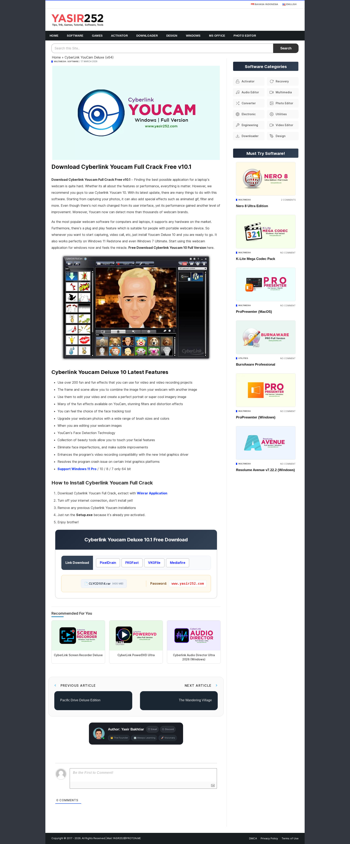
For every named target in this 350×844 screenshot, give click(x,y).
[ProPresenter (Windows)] (265, 390)
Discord (169, 729)
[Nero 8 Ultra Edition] (265, 178)
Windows (193, 35)
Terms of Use (290, 838)
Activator (119, 35)
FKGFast (132, 563)
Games (97, 35)
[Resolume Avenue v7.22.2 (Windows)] (265, 443)
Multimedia (60, 61)
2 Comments (288, 200)
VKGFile (154, 563)
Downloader (147, 35)
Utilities (243, 358)
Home (54, 35)
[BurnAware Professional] (265, 337)
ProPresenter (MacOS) (254, 312)
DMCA (253, 838)
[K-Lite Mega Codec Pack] (265, 231)
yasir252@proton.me (127, 838)
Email (154, 729)
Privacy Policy (269, 838)
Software (75, 35)
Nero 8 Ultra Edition (252, 206)
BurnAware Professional (255, 364)
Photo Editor (245, 35)
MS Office (217, 35)
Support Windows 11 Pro (77, 469)
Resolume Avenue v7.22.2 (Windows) (265, 470)
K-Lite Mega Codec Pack (255, 259)
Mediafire (177, 563)
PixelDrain (108, 563)
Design (171, 35)
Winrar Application (152, 493)
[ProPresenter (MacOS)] (265, 284)
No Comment (288, 252)
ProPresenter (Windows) (255, 417)
